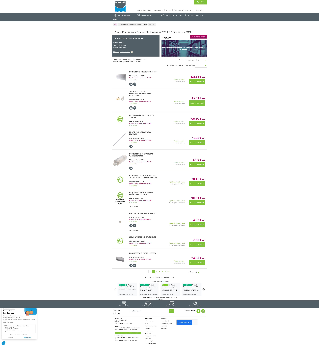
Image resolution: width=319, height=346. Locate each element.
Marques (147, 328)
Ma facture (148, 338)
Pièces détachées (144, 10)
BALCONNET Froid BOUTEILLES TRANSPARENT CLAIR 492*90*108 (143, 177)
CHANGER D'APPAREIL (198, 37)
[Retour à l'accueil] (120, 6)
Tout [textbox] (197, 60)
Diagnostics (199, 10)
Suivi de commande (150, 336)
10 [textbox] (196, 272)
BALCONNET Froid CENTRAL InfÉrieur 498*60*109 (141, 193)
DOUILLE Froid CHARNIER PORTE (143, 213)
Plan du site (148, 333)
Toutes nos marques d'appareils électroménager (130, 24)
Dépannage (164, 326)
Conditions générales (150, 343)
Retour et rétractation (151, 326)
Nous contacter (149, 331)
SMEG (145, 24)
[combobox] (201, 60)
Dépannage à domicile (182, 10)
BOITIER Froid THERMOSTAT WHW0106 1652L (141, 155)
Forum (168, 10)
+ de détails (133, 80)
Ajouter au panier (197, 81)
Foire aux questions (150, 321)
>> (169, 271)
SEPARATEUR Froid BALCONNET (142, 237)
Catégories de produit (166, 323)
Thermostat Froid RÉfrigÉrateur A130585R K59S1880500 (140, 94)
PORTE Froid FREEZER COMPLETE (143, 72)
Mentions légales (149, 341)
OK (171, 311)
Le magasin (158, 10)
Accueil (115, 24)
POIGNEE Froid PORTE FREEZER (142, 253)
